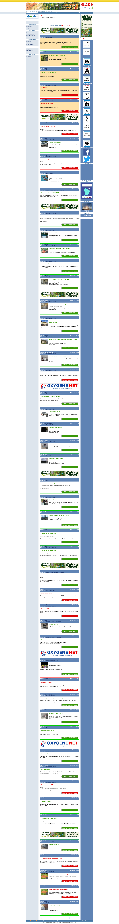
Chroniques (73, 12)
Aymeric (46, 709)
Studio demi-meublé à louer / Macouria (58, 356)
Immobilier (48, 156)
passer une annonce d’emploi (87, 83)
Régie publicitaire (87, 215)
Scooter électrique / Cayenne (56, 499)
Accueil (41, 12)
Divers (47, 480)
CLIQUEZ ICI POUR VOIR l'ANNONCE (70, 47)
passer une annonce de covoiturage (87, 66)
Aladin (45, 122)
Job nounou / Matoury (46, 682)
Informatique (55, 455)
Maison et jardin (49, 190)
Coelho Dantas (47, 604)
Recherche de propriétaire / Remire (57, 55)
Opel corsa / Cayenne (54, 844)
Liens (79, 920)
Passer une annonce (30, 34)
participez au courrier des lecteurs (87, 147)
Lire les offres (28, 41)
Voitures (53, 139)
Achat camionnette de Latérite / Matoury (58, 874)
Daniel (45, 138)
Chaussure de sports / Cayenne (48, 639)
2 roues (53, 441)
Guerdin (46, 571)
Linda (45, 780)
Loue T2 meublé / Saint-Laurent (48, 263)
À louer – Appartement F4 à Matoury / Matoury (60, 304)
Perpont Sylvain (47, 407)
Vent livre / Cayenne (53, 175)
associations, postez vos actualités (87, 138)
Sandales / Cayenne (53, 624)
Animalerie (48, 52)
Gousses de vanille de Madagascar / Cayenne (51, 483)
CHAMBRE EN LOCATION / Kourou (49, 818)
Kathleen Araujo (47, 678)
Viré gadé (80, 12)
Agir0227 (46, 275)
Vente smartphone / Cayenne (55, 427)
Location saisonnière (56, 531)
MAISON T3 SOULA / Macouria (56, 713)
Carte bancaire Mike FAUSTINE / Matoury (50, 39)
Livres (51, 173)
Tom (45, 317)
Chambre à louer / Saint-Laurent (48, 533)
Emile (45, 392)
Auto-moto (48, 139)
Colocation (54, 213)
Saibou (46, 99)
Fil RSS (33, 920)
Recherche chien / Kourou (47, 103)
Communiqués (29, 56)
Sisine (45, 529)
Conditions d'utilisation (30, 21)
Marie (45, 797)
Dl (44, 589)
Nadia (45, 620)
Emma (45, 659)
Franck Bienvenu (48, 694)
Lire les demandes (29, 43)
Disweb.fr (71, 922)
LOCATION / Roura (45, 769)
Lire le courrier (29, 26)
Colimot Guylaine (48, 423)
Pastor (45, 496)
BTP (53, 871)
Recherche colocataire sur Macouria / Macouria (52, 216)
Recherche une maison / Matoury (49, 373)
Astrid (45, 51)
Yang (45, 155)
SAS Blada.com (46, 922)
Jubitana (46, 188)
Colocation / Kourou (46, 801)
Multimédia (48, 424)
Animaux (54, 52)
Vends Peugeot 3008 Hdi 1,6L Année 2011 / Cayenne (53, 698)
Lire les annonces (29, 32)
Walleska (46, 84)
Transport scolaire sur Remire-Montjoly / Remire (52, 858)
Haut (28, 920)
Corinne (46, 244)
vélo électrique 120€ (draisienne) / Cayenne (59, 515)
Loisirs (47, 173)
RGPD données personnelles (87, 220)
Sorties (46, 12)
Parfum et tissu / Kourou (54, 663)
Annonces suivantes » (74, 917)
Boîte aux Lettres (66, 12)
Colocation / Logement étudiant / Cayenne (51, 159)
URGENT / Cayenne (45, 87)
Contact (51, 922)
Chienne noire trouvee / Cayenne (48, 72)
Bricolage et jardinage (59, 190)
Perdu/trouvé (49, 37)
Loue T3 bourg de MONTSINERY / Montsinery (59, 279)
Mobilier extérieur (58, 245)
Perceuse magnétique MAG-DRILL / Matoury (51, 192)
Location (54, 156)
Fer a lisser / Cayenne (46, 753)
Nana (45, 854)
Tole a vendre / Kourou (54, 905)
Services (48, 124)
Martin (45, 36)
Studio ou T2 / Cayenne (46, 608)
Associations (52, 12)
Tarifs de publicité (29, 36)
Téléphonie (54, 424)
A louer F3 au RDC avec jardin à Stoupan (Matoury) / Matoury (63, 339)
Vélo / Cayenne (52, 444)
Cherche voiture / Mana (46, 593)
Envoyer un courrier (30, 28)
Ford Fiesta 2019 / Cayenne (55, 232)
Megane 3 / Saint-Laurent (55, 142)
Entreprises (58, 12)
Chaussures (58, 621)
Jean (45, 172)
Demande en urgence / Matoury (48, 784)
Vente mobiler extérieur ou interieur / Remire (59, 248)
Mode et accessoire (50, 621)
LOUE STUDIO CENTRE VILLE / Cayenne (50, 396)
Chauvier (46, 335)
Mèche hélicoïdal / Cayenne (47, 730)
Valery (45, 212)
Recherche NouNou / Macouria (48, 126)
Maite (45, 68)
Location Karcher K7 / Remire (48, 575)
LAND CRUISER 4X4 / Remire (55, 411)
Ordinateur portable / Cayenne (56, 458)
